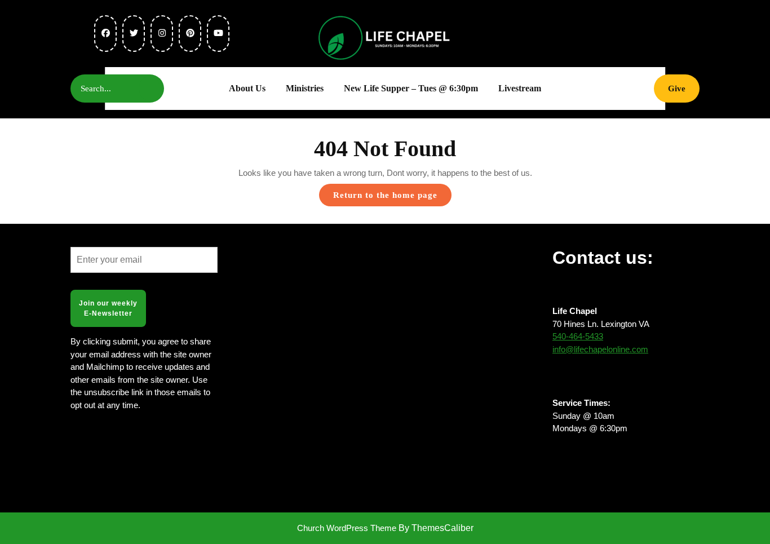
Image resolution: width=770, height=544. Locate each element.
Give (684, 88)
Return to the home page (392, 198)
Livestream (519, 88)
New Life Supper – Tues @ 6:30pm (411, 88)
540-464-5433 (577, 336)
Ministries (305, 88)
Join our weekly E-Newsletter (108, 308)
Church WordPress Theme (346, 528)
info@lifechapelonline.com (600, 349)
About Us (247, 88)
